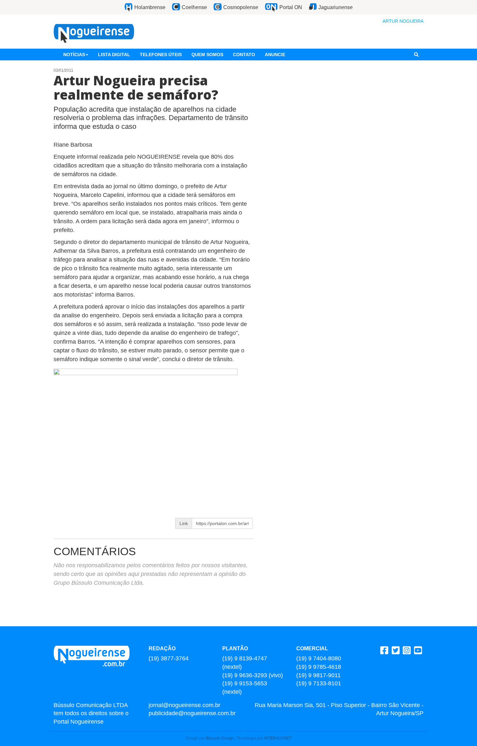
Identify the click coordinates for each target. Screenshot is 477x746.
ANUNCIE (275, 54)
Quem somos (207, 54)
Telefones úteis (161, 54)
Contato (244, 54)
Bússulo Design (220, 738)
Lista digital (114, 54)
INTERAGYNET (278, 738)
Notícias (74, 54)
